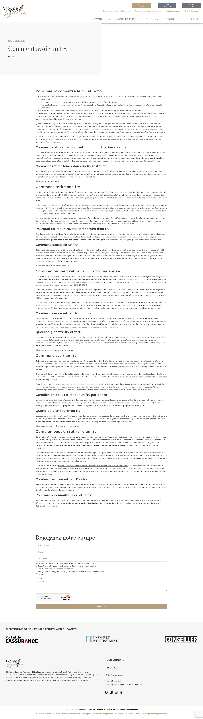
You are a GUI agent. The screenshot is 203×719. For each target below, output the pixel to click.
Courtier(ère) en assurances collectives (55, 569)
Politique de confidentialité (48, 714)
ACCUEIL (99, 19)
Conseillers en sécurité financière (116, 11)
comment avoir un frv (135, 279)
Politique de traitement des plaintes (97, 714)
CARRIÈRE (151, 19)
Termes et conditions (71, 714)
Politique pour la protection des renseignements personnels (141, 714)
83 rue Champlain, (113, 681)
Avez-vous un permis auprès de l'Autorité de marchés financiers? (65, 564)
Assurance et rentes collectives (148, 11)
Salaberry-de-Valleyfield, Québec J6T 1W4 (123, 684)
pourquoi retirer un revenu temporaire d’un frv (83, 384)
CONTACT (191, 19)
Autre (40, 574)
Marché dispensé (191, 11)
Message (39, 578)
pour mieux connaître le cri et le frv (57, 305)
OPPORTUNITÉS (124, 19)
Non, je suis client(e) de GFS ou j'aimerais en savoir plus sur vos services (71, 571)
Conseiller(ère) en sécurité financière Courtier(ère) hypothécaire (67, 566)
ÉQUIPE (171, 19)
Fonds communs (172, 11)
